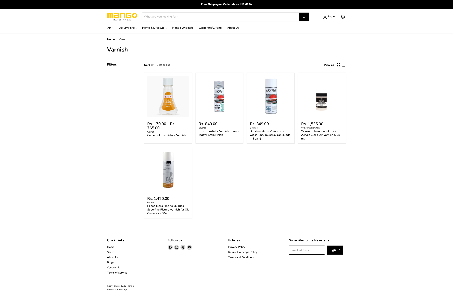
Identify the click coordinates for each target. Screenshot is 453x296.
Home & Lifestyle (153, 28)
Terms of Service (117, 272)
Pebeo (150, 202)
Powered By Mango (117, 289)
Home (111, 39)
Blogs (110, 262)
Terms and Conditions (241, 257)
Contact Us (113, 267)
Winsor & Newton (310, 127)
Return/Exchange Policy (242, 252)
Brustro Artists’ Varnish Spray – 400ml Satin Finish (219, 133)
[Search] (304, 17)
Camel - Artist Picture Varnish (166, 135)
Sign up (334, 250)
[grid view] (338, 65)
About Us (233, 28)
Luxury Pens (127, 28)
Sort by (149, 65)
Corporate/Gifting (210, 28)
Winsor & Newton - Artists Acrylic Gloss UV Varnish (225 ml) (320, 135)
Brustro (202, 127)
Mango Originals (183, 28)
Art (109, 28)
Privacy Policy (236, 247)
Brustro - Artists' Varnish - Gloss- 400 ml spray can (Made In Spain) (270, 135)
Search (111, 252)
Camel (150, 131)
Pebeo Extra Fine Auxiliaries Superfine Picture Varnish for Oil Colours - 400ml (168, 209)
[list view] (343, 65)
